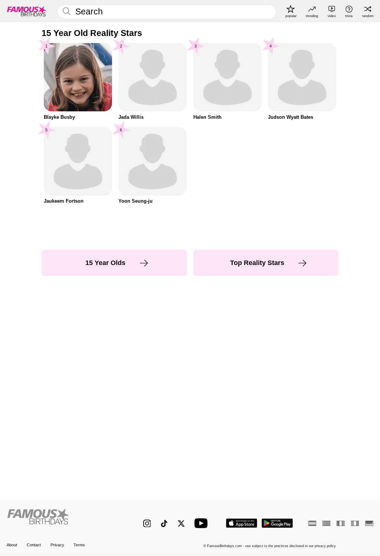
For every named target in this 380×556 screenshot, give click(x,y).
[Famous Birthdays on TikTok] (164, 523)
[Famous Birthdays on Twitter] (181, 523)
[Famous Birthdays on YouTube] (202, 523)
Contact (34, 545)
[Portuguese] (326, 523)
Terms (79, 545)
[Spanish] (312, 523)
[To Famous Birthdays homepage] (26, 11)
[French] (340, 523)
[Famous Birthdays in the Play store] (277, 523)
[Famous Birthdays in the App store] (241, 523)
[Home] (64, 519)
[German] (369, 523)
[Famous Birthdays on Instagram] (147, 523)
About (12, 545)
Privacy (57, 545)
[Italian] (355, 523)
